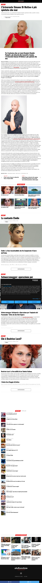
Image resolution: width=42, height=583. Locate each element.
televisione (24, 173)
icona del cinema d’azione (28, 317)
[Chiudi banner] (40, 280)
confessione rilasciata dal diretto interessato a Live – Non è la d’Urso (26, 138)
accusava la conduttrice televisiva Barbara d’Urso (24, 81)
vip (27, 173)
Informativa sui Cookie (19, 576)
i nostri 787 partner (7, 286)
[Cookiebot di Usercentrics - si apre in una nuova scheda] (33, 280)
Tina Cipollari (16, 67)
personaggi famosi (11, 173)
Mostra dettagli (36, 298)
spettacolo (18, 173)
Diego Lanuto (7, 17)
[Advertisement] (21, 401)
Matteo (6, 221)
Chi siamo (25, 576)
